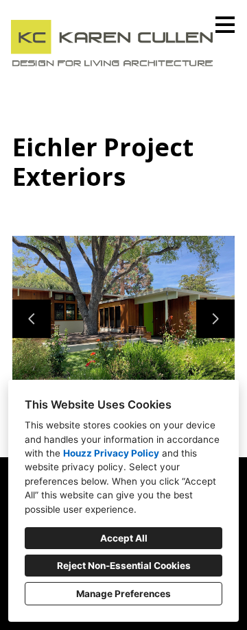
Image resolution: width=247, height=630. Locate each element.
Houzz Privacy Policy (111, 453)
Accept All (124, 538)
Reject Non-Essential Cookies (124, 565)
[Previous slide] (31, 319)
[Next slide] (215, 319)
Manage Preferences (123, 593)
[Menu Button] (225, 24)
